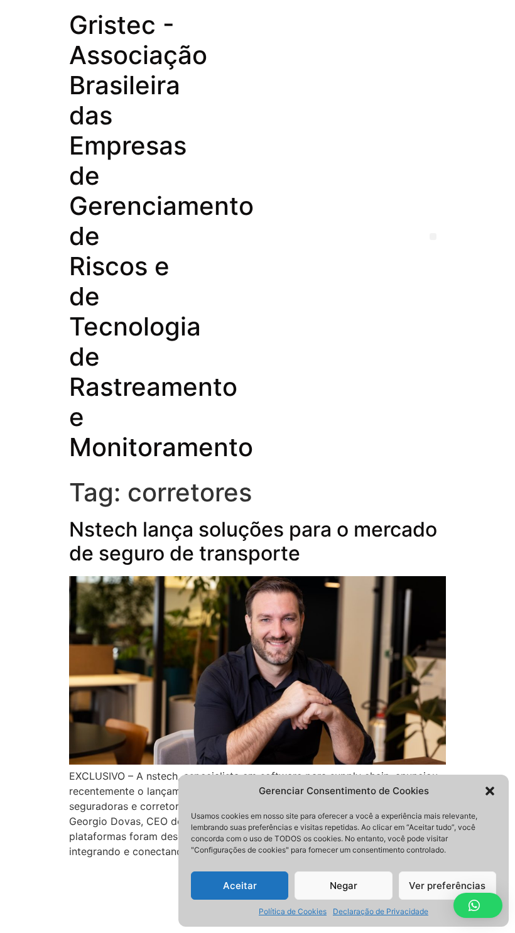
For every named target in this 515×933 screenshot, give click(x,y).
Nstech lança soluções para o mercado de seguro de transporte (253, 541)
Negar (343, 886)
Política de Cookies (293, 911)
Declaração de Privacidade (380, 911)
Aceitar (240, 886)
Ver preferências (447, 886)
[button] (490, 791)
